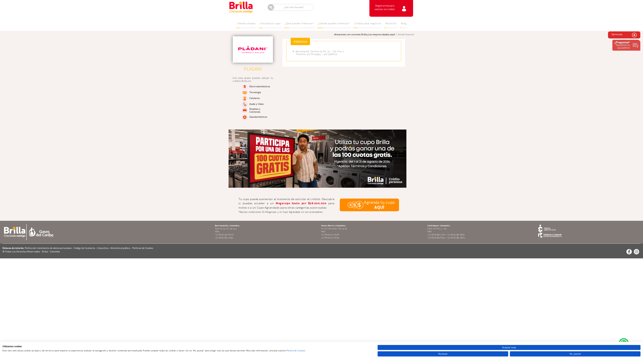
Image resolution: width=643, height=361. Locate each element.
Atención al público (120, 248)
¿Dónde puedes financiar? (334, 23)
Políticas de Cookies (142, 248)
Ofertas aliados (246, 23)
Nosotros (391, 23)
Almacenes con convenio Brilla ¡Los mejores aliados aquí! (364, 34)
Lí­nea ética (103, 248)
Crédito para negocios (367, 23)
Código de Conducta (84, 248)
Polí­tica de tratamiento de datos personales (48, 248)
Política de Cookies (295, 350)
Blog (403, 23)
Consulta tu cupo (270, 23)
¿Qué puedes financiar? (299, 23)
